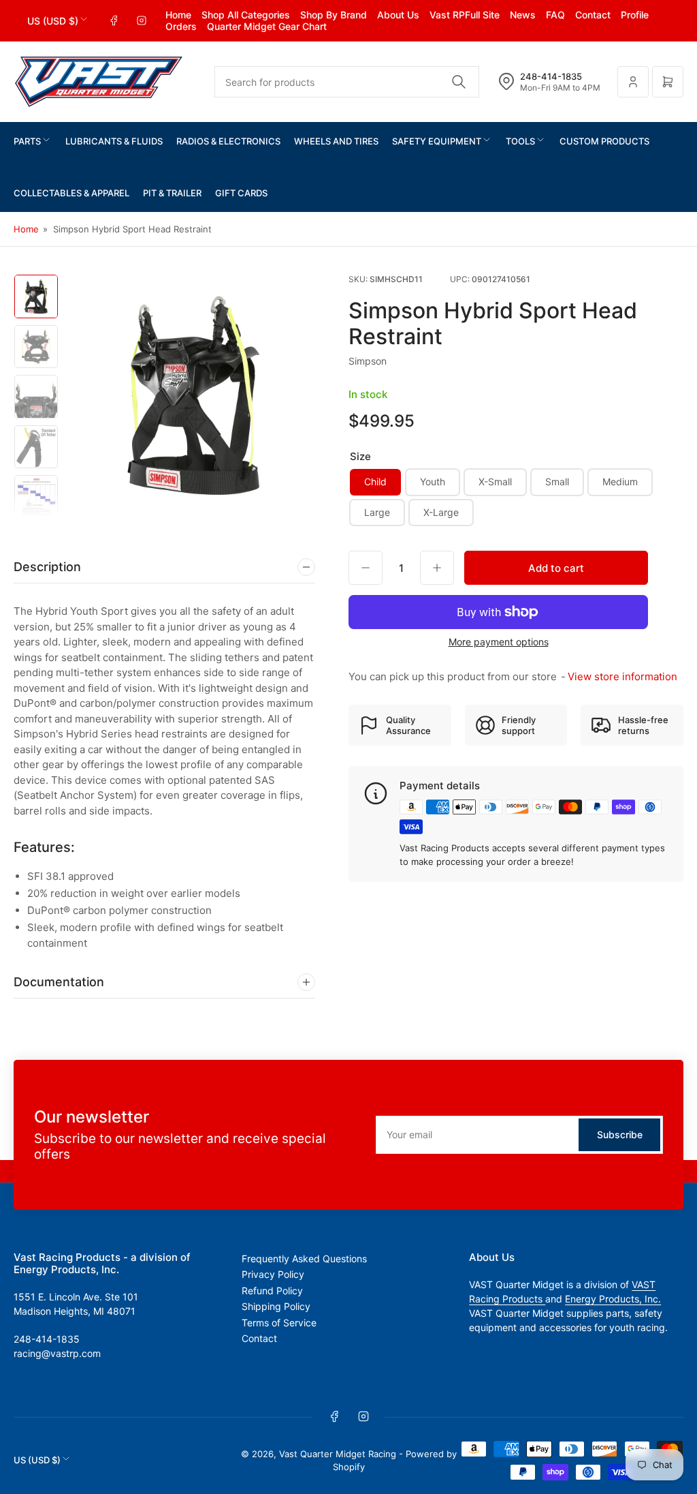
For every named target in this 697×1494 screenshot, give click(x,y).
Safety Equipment (436, 141)
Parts (27, 141)
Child (375, 481)
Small (557, 481)
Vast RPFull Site (464, 14)
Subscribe (620, 1134)
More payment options (499, 641)
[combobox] (346, 81)
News (523, 14)
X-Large (441, 512)
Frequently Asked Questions (304, 1258)
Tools (520, 141)
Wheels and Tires (336, 141)
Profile (635, 14)
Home (178, 14)
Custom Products (604, 141)
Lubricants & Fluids (114, 141)
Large (377, 512)
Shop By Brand (333, 14)
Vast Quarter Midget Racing (337, 1453)
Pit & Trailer (172, 192)
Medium (620, 481)
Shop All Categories (245, 14)
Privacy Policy (273, 1274)
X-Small (495, 481)
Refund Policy (272, 1290)
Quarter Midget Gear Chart (267, 26)
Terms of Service (279, 1322)
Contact (593, 14)
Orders (181, 26)
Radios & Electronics (228, 141)
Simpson (367, 361)
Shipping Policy (276, 1306)
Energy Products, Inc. (613, 1299)
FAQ (555, 14)
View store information (622, 676)
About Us (398, 14)
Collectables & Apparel (71, 192)
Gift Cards (241, 192)
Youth (432, 481)
